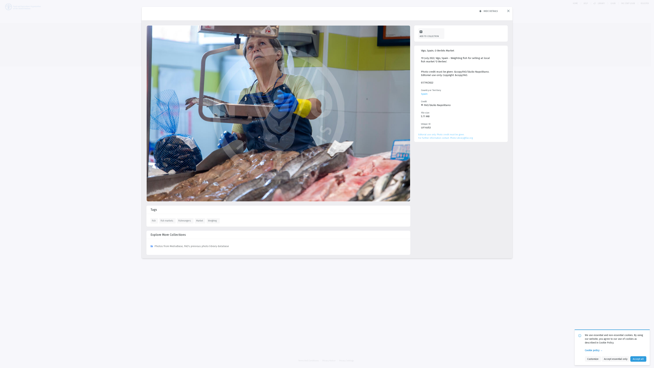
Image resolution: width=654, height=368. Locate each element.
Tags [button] (154, 210)
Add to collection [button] (429, 36)
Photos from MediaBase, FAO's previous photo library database (191, 246)
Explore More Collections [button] (168, 235)
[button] (508, 11)
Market (199, 220)
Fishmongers (184, 220)
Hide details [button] (491, 11)
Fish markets (167, 220)
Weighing (212, 220)
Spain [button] (424, 93)
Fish (154, 220)
